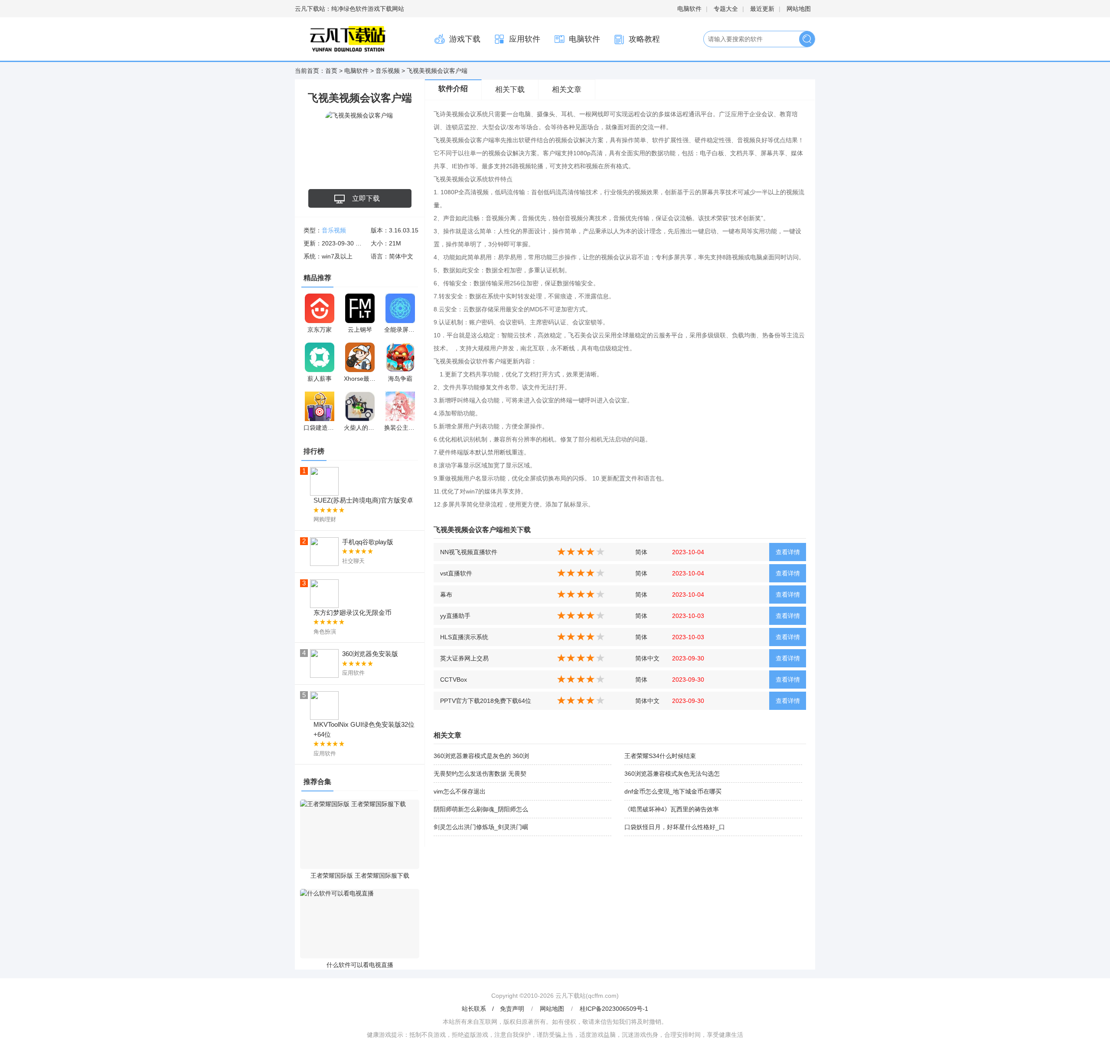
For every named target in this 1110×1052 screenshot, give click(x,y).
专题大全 (726, 8)
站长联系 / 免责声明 (494, 1008)
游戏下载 (464, 39)
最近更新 (762, 8)
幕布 (446, 594)
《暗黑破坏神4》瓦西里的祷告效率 (671, 809)
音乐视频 (387, 70)
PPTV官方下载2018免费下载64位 (485, 700)
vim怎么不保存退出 (460, 791)
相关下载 (510, 89)
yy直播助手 (455, 615)
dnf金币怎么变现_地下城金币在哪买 (673, 791)
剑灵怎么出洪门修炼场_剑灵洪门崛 (481, 826)
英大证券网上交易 (464, 658)
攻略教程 (644, 39)
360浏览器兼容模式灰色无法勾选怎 (672, 773)
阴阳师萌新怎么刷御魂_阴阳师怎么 (481, 809)
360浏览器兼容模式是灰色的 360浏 (481, 755)
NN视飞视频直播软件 (468, 552)
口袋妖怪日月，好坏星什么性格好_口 (674, 826)
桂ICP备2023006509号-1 (614, 1008)
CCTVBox (453, 679)
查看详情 (788, 552)
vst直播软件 (456, 573)
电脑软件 (689, 8)
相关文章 (566, 89)
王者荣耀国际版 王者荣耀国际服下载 (359, 875)
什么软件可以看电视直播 (359, 964)
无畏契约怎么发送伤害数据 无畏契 (480, 773)
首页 (331, 70)
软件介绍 (453, 89)
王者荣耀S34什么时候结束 (660, 755)
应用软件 (524, 39)
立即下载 (366, 198)
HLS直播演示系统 (464, 637)
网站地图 (799, 8)
